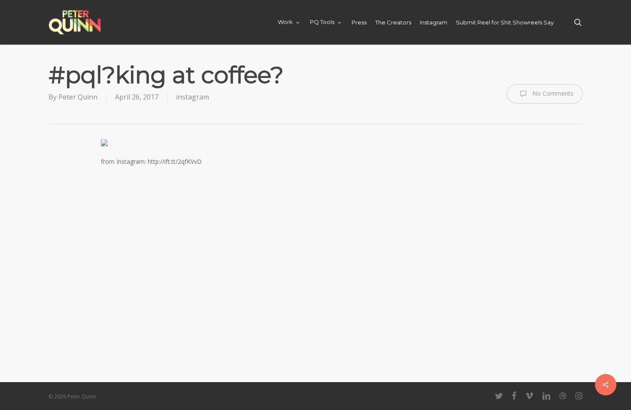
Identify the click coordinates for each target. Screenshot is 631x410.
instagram (192, 97)
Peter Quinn (77, 97)
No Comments (552, 93)
